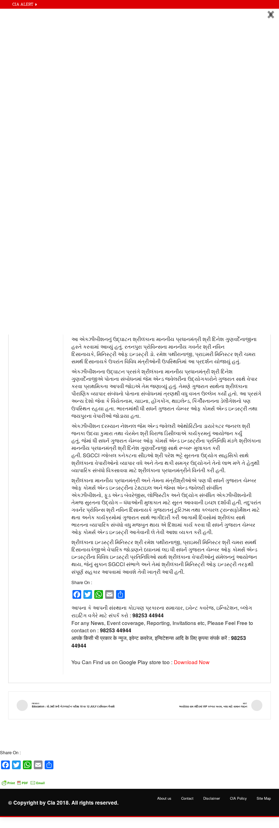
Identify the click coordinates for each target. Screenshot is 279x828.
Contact (187, 798)
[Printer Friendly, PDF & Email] (23, 780)
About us (164, 798)
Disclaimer (211, 798)
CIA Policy (238, 798)
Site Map (264, 798)
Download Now (192, 662)
